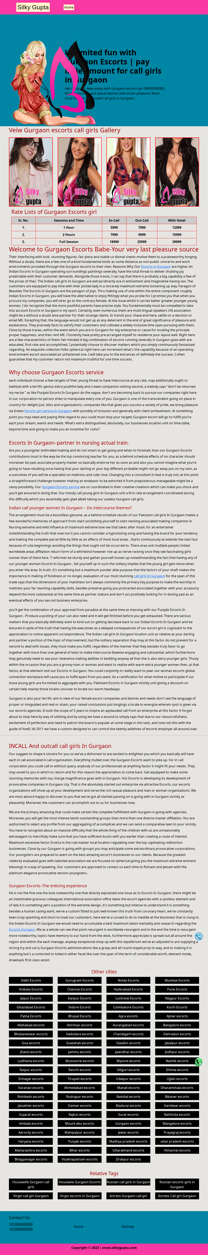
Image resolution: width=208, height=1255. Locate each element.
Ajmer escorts (177, 1016)
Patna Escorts (30, 1016)
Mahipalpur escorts (80, 1132)
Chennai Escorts (79, 989)
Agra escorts (128, 1016)
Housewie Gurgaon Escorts (80, 1182)
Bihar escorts (79, 1150)
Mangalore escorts (177, 1123)
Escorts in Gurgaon (156, 266)
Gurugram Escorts (79, 980)
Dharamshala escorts (177, 1087)
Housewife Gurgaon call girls (30, 1184)
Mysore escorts (128, 1061)
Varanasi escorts (31, 1087)
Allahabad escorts (31, 1025)
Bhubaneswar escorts (31, 1034)
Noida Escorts (128, 980)
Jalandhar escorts (128, 1052)
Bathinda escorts (177, 1114)
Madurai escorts (128, 1105)
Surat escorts (128, 1114)
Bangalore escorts (177, 1025)
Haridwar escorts (177, 1105)
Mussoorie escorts (79, 1061)
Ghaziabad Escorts (31, 1007)
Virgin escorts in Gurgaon (80, 1196)
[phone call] (199, 936)
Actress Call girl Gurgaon (177, 1196)
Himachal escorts (177, 1150)
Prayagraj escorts (177, 1132)
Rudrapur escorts (79, 1096)
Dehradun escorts (177, 1034)
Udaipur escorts (128, 1078)
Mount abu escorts (79, 1123)
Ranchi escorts (79, 1070)
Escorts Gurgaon (22, 929)
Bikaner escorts (177, 1096)
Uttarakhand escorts (128, 1150)
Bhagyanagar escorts (31, 1159)
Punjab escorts (79, 1141)
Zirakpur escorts (128, 1159)
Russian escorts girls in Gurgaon (177, 1184)
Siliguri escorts (128, 1070)
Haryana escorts (30, 1141)
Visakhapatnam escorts (80, 1159)
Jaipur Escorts (30, 998)
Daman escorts (79, 1105)
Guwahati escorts (79, 1043)
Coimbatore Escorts (128, 1007)
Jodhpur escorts (177, 1052)
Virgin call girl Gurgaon (31, 1196)
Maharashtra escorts (31, 1150)
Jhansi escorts (31, 1052)
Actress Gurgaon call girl (128, 1196)
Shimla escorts (177, 1070)
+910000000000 (21, 1224)
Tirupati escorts (80, 1078)
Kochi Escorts (177, 1007)
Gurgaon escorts (128, 1123)
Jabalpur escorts (177, 1043)
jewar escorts (128, 1132)
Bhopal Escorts (79, 1016)
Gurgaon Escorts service (60, 487)
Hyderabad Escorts (128, 989)
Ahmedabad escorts (79, 1087)
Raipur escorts (31, 1070)
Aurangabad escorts (128, 1025)
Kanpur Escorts (79, 998)
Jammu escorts (79, 1052)
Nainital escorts (128, 1096)
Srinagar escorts (31, 1078)
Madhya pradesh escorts (128, 1141)
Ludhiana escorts (31, 1061)
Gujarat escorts (31, 1114)
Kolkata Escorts (31, 989)
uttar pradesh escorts (177, 1141)
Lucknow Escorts (128, 998)
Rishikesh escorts (30, 1096)
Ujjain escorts (177, 1078)
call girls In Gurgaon (149, 576)
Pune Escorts (177, 989)
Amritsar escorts (79, 1025)
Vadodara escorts (79, 1034)
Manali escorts (128, 1087)
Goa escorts (31, 1043)
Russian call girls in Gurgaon (128, 1182)
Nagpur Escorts (177, 998)
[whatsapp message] (199, 1062)
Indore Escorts (79, 1007)
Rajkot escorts (80, 1114)
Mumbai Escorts (177, 980)
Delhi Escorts (31, 980)
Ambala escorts (31, 1123)
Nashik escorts (177, 1061)
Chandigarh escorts (128, 1034)
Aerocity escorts (30, 1132)
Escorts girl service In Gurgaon (48, 411)
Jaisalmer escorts (31, 1105)
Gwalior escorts (128, 1043)
